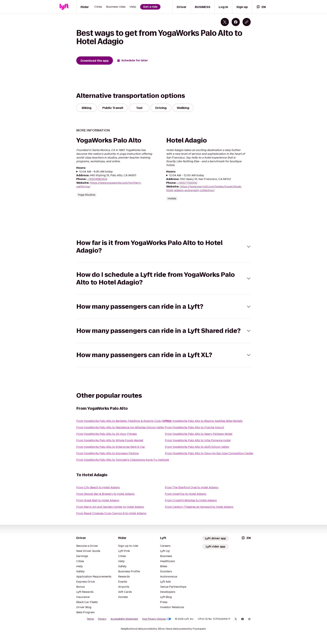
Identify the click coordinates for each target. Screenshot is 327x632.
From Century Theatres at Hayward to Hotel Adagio (199, 507)
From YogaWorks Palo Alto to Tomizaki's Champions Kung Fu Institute (122, 460)
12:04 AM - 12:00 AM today (186, 175)
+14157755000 (187, 183)
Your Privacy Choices (154, 619)
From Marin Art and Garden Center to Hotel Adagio (110, 507)
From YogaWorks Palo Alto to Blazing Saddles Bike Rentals (204, 421)
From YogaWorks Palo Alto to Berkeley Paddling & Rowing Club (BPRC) (123, 421)
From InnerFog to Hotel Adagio (185, 494)
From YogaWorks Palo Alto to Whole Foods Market (109, 440)
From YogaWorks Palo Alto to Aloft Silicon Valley (197, 447)
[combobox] (261, 7)
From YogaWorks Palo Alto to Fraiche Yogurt (194, 427)
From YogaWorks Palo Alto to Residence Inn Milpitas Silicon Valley (120, 427)
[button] (163, 246)
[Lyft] (64, 6)
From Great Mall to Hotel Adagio (97, 500)
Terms (90, 619)
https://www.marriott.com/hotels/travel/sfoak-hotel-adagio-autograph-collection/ (204, 188)
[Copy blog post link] (247, 22)
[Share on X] (225, 22)
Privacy (102, 619)
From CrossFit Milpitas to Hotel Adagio (191, 500)
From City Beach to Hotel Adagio (98, 487)
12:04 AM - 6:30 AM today (96, 172)
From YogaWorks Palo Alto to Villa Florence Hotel (198, 440)
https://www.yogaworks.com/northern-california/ (109, 185)
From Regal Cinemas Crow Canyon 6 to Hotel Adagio (111, 513)
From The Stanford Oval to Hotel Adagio (191, 487)
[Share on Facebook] (236, 22)
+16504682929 (97, 179)
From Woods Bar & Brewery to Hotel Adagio (105, 494)
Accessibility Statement (124, 619)
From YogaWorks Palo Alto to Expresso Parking (107, 453)
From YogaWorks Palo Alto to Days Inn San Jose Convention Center (209, 453)
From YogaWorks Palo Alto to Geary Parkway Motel (198, 434)
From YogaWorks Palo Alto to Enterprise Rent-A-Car (110, 447)
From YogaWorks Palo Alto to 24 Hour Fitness (106, 434)
